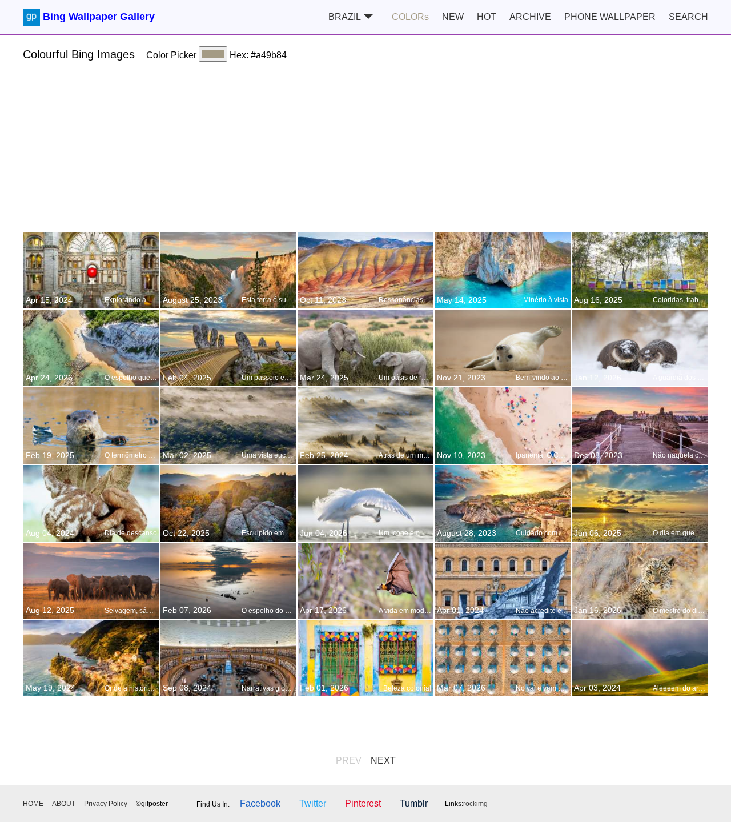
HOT (486, 17)
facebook (260, 803)
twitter (312, 803)
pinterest (363, 803)
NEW (453, 17)
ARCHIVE (530, 17)
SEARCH (688, 17)
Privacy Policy (105, 804)
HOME (33, 804)
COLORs (410, 17)
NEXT (383, 760)
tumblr (414, 803)
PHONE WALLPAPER (610, 17)
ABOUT (63, 804)
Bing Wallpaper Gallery (99, 16)
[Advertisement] (365, 151)
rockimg (475, 804)
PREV (349, 760)
